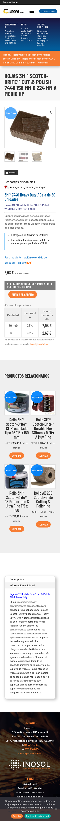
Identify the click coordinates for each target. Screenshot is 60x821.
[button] (50, 112)
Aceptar (17, 816)
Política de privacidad (37, 816)
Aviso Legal (30, 783)
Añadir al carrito (23, 294)
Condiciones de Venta (30, 796)
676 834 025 (10, 43)
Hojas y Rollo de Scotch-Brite (27, 54)
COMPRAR (43, 524)
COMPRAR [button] (17, 455)
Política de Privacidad (30, 788)
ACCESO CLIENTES (48, 11)
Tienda (6, 54)
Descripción (17, 579)
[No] (56, 809)
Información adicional (22, 585)
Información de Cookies (30, 792)
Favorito (12, 172)
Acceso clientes (10, 2)
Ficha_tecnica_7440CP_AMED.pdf (25, 187)
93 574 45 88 (31, 744)
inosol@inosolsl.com (39, 344)
